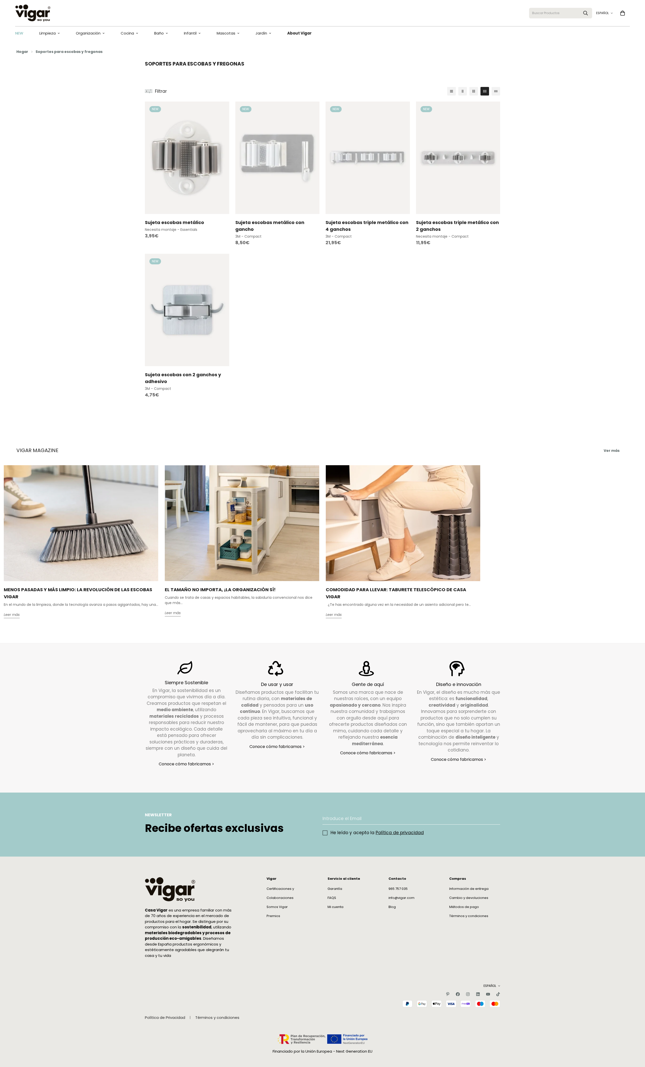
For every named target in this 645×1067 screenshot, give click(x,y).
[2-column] (462, 91)
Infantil (190, 33)
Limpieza (47, 33)
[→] (494, 819)
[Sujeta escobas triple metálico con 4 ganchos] (368, 158)
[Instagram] (468, 994)
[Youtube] (488, 994)
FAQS (332, 897)
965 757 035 (398, 888)
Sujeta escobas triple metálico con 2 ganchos (457, 225)
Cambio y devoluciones (468, 897)
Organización (88, 33)
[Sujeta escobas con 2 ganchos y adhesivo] (187, 310)
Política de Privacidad (165, 1017)
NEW (19, 33)
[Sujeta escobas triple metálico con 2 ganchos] (458, 158)
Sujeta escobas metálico (174, 222)
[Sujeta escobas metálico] (187, 158)
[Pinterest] (448, 994)
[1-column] (451, 91)
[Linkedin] (478, 994)
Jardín (261, 33)
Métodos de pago (464, 906)
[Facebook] (458, 994)
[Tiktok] (498, 994)
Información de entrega (469, 888)
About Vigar (299, 33)
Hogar (22, 51)
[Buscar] (585, 13)
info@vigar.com (401, 897)
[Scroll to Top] (635, 1039)
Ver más (612, 450)
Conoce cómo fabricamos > (186, 764)
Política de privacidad (400, 833)
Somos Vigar (277, 906)
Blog (392, 906)
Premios (273, 915)
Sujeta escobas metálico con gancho (269, 225)
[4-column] (484, 91)
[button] (622, 13)
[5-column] (496, 91)
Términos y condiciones (468, 915)
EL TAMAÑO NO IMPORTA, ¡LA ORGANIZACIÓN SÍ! (220, 590)
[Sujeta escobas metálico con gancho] (277, 158)
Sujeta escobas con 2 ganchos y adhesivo (183, 378)
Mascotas (226, 33)
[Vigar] (32, 13)
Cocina (127, 33)
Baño (159, 33)
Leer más (12, 614)
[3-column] (473, 91)
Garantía (335, 888)
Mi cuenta (335, 906)
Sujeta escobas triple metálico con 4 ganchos (367, 225)
